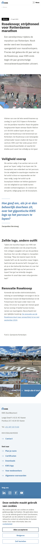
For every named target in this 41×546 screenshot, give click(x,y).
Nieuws (5, 7)
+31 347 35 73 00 (12, 427)
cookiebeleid (7, 524)
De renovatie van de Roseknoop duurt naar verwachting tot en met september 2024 (21, 317)
